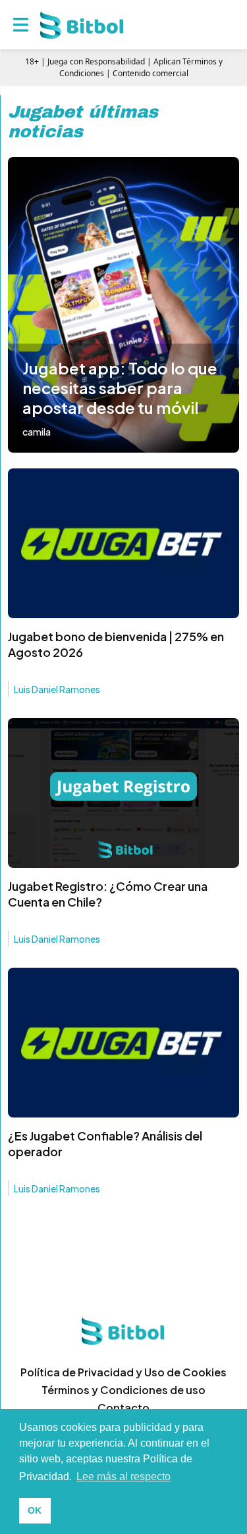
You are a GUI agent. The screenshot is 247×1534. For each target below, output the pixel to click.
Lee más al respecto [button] (123, 1476)
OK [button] (34, 1510)
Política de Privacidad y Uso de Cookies (123, 1372)
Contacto (123, 1407)
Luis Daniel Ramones (57, 689)
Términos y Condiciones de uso (123, 1390)
